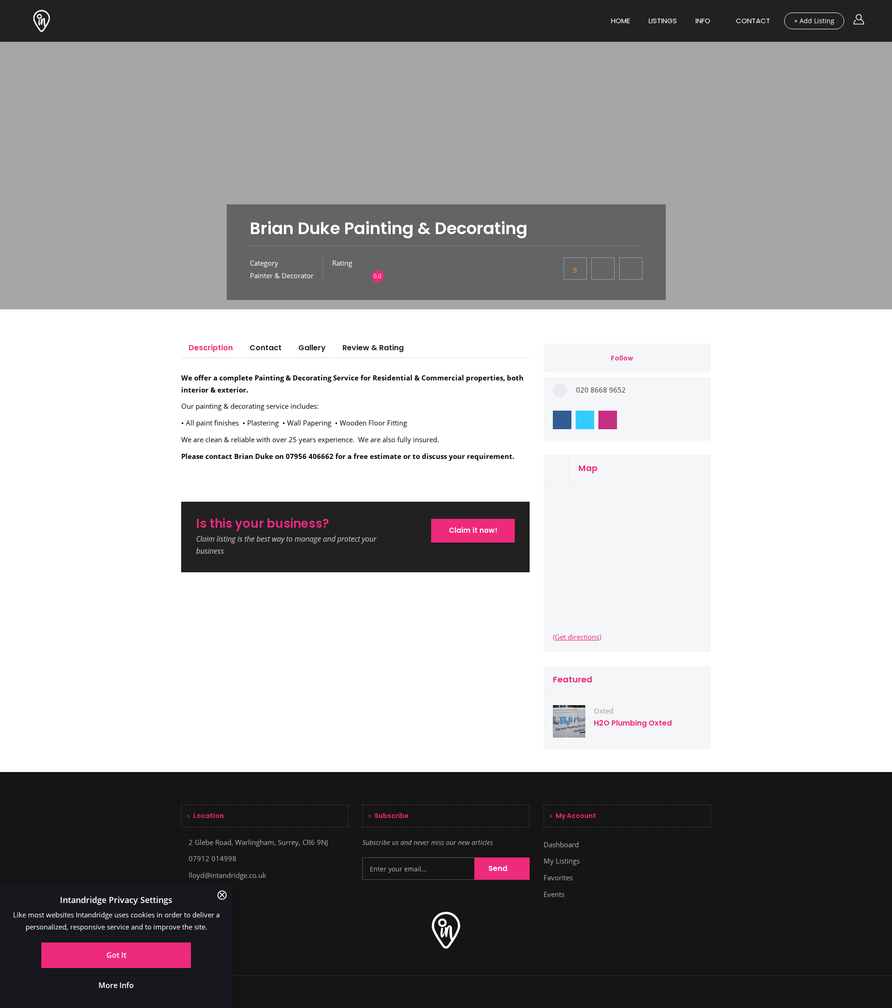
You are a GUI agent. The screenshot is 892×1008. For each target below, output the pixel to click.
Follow (623, 358)
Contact (753, 21)
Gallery (312, 347)
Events (554, 894)
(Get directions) (577, 636)
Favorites (558, 877)
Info (702, 21)
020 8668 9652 (601, 389)
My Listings (562, 860)
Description (211, 347)
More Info (116, 985)
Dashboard (561, 844)
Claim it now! (473, 530)
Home (620, 21)
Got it (116, 955)
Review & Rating (373, 347)
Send (498, 868)
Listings (663, 21)
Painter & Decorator (282, 275)
